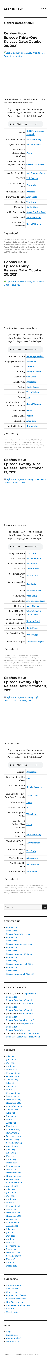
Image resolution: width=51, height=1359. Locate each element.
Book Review (12, 1289)
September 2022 (14, 1182)
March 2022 (12, 1202)
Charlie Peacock (10, 888)
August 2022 (12, 1186)
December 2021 (13, 1212)
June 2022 (11, 1192)
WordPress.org (13, 1341)
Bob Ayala (34, 655)
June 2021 (10, 1232)
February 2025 (13, 1093)
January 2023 (12, 1169)
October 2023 (12, 1139)
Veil (5, 252)
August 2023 (12, 1146)
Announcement (13, 1285)
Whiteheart (37, 447)
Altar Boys (38, 440)
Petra (25, 244)
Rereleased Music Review (18, 1305)
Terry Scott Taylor (10, 249)
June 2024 (11, 1116)
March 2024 (12, 1126)
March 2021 (11, 1242)
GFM (37, 242)
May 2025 (11, 1089)
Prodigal (41, 244)
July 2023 (10, 1149)
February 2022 (13, 1206)
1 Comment (23, 252)
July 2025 (10, 1083)
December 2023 (13, 1136)
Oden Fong (34, 663)
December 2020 (13, 1252)
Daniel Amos (9, 445)
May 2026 (11, 1063)
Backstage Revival (11, 442)
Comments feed (13, 1338)
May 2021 (10, 1236)
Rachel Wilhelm (10, 247)
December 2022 (13, 1173)
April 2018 (11, 1262)
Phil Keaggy (32, 244)
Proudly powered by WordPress (27, 1354)
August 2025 (12, 1079)
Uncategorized (13, 1312)
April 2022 (11, 1199)
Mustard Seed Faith (21, 663)
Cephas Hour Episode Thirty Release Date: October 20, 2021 (23, 268)
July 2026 (10, 1056)
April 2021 (11, 1239)
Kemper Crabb (29, 660)
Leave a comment (11, 450)
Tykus (36, 890)
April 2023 (11, 1159)
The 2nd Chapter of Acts (27, 249)
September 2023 (14, 1143)
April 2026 (11, 1066)
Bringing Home (25, 442)
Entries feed (12, 1335)
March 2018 (11, 1266)
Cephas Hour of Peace (16, 1295)
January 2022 (12, 1209)
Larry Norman (40, 660)
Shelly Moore (22, 247)
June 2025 (11, 1086)
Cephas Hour (13, 8)
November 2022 (13, 1176)
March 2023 (11, 1163)
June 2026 (11, 1059)
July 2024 (10, 1113)
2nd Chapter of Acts (38, 239)
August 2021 (12, 1226)
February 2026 (13, 1073)
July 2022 (10, 1189)
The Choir (40, 249)
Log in (9, 1331)
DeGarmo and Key (20, 242)
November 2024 (13, 1103)
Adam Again (41, 885)
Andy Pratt (8, 242)
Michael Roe (8, 663)
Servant (35, 445)
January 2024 (12, 1133)
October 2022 (12, 1179)
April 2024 (11, 1123)
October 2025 (12, 1076)
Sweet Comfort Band (36, 247)
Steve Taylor (20, 890)
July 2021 (10, 1229)
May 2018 (10, 1259)
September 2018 (13, 1256)
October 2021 (12, 1219)
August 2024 (12, 1109)
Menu (43, 9)
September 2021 (13, 1222)
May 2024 (11, 1119)
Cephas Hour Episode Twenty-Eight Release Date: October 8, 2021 (25, 684)
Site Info (10, 1308)
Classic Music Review (16, 1298)
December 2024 (13, 1099)
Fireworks (31, 242)
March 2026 (12, 1069)
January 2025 (12, 1096)
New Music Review (15, 1302)
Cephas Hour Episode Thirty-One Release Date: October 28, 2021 (23, 39)
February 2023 (13, 1166)
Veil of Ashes (12, 252)
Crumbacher (37, 442)
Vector (20, 447)
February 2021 (13, 1246)
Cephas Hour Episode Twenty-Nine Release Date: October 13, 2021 (23, 466)
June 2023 (11, 1153)
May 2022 (11, 1196)
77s (32, 440)
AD (34, 885)
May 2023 (10, 1156)
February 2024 (13, 1129)
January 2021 (12, 1249)
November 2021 (13, 1216)
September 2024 (14, 1106)
